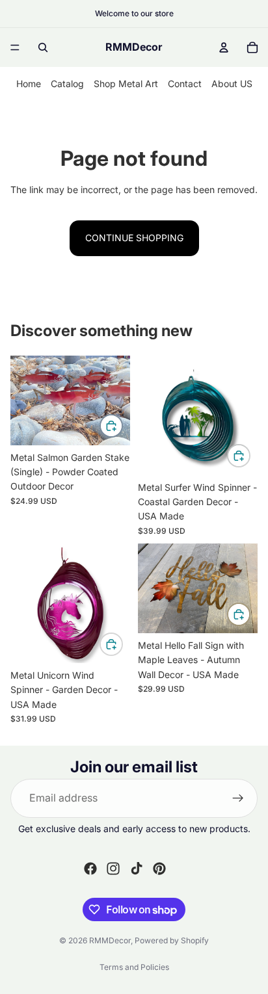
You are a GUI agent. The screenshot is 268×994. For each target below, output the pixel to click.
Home (28, 83)
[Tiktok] (136, 868)
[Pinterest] (159, 868)
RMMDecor (110, 940)
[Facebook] (90, 868)
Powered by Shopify (172, 940)
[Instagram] (113, 868)
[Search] (43, 47)
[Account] (223, 47)
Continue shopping (134, 237)
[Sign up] (238, 798)
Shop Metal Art (126, 83)
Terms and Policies (134, 967)
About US (231, 83)
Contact (185, 83)
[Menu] (15, 47)
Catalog (67, 83)
